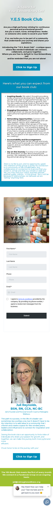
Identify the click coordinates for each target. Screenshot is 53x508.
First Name (11, 249)
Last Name (10, 261)
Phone (8, 274)
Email (9, 287)
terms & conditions (25, 299)
